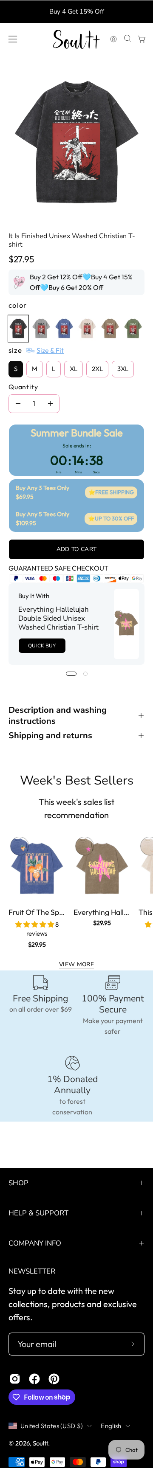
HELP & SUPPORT (38, 1213)
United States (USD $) (51, 1426)
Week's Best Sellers (76, 780)
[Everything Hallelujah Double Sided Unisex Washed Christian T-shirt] (126, 624)
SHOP (18, 1183)
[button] (126, 39)
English (111, 1426)
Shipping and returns (50, 735)
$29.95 (37, 945)
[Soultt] (76, 39)
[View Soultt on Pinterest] (54, 1378)
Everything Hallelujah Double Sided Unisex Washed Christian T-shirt (58, 618)
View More (76, 964)
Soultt (40, 1443)
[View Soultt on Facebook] (34, 1378)
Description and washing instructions (57, 716)
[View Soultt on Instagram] (14, 1378)
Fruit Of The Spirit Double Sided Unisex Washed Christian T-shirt (36, 912)
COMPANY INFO (34, 1243)
